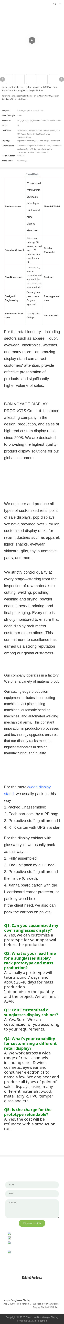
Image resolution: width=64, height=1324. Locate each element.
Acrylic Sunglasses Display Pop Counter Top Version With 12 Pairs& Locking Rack (16, 1302)
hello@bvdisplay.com (23, 1237)
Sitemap (42, 1320)
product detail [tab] (32, 174)
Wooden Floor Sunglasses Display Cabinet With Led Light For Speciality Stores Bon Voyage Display (46, 1305)
